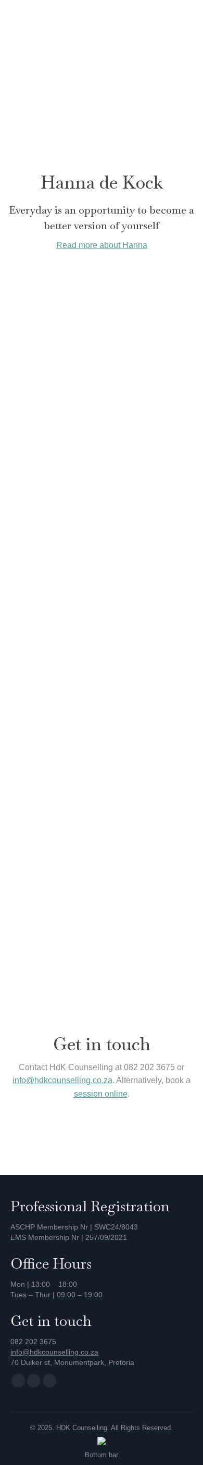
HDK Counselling (81, 1428)
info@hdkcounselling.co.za (62, 1080)
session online (101, 1093)
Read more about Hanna (101, 245)
